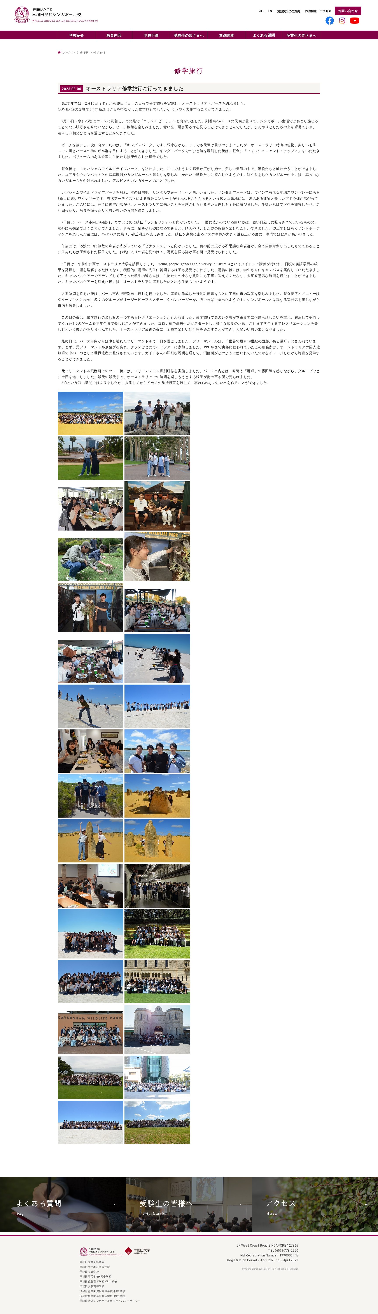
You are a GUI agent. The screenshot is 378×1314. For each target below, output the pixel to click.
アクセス (325, 10)
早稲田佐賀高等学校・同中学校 (98, 1281)
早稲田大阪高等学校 (92, 1286)
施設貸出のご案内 (288, 11)
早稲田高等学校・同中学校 (96, 1276)
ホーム (66, 52)
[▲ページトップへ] (368, 1304)
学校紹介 (76, 35)
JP (261, 10)
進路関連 (226, 35)
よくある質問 (264, 35)
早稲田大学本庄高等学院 (95, 1267)
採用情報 (311, 10)
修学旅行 (99, 52)
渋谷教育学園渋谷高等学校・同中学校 (102, 1291)
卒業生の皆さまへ (301, 35)
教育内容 (114, 35)
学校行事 (151, 35)
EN (270, 10)
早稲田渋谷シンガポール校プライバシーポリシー (110, 1301)
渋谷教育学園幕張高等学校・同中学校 (102, 1296)
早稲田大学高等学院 (92, 1262)
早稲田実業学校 (89, 1272)
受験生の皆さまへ (189, 35)
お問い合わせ (348, 11)
